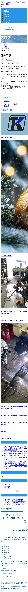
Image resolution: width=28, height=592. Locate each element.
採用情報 (6, 15)
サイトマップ (7, 20)
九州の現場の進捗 (6, 137)
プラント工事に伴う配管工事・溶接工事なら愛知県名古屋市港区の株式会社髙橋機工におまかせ (14, 563)
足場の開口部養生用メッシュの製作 (12, 320)
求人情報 (7, 488)
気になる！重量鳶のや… (19, 501)
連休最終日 (4, 431)
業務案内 (6, 11)
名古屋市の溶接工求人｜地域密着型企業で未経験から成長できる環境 (15, 462)
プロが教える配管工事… (19, 499)
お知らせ (9, 60)
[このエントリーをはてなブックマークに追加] (4, 96)
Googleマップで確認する (8, 573)
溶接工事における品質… (19, 505)
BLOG (5, 18)
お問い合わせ (7, 22)
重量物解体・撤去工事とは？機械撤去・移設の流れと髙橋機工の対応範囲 (15, 452)
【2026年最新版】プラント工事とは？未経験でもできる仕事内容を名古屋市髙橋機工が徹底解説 (15, 448)
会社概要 (6, 16)
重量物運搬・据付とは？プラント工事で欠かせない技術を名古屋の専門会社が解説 (15, 457)
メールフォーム (6, 33)
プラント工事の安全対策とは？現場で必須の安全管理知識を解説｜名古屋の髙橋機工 (15, 467)
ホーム (5, 9)
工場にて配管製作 (6, 438)
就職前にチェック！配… (19, 503)
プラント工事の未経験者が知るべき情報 (14, 415)
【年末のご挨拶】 (6, 256)
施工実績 (6, 13)
